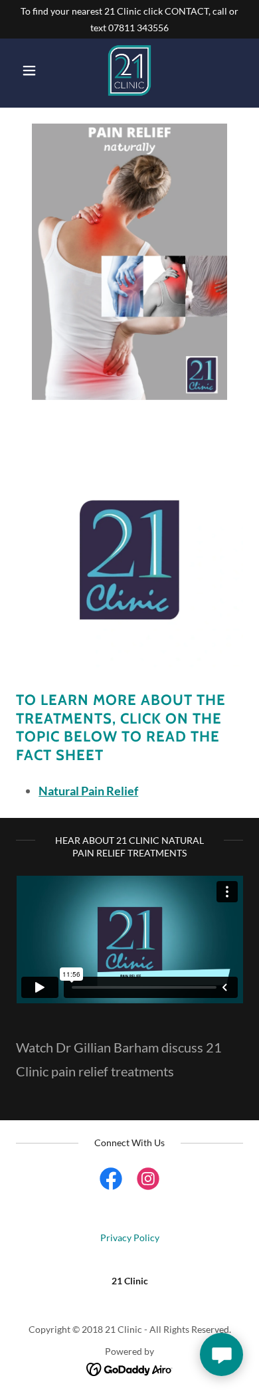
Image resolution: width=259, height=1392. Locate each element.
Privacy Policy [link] (129, 1237)
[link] (130, 70)
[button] (33, 70)
